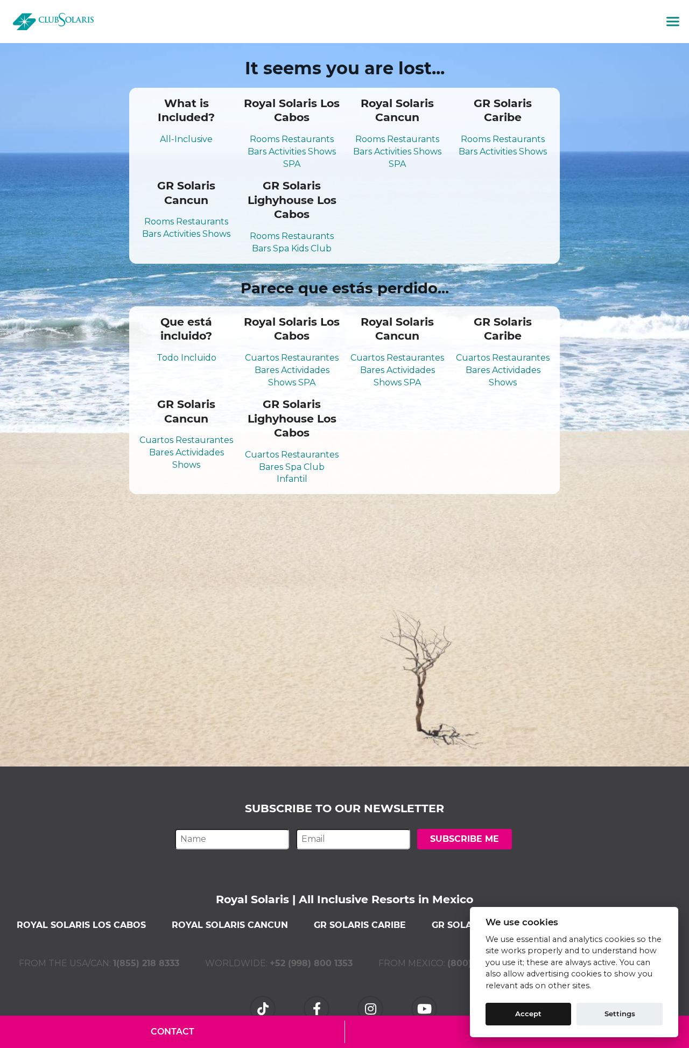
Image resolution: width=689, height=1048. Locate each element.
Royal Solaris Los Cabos (81, 925)
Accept (528, 1013)
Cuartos (262, 358)
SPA (291, 164)
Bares (267, 370)
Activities (287, 151)
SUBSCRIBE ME (464, 839)
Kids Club (311, 248)
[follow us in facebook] (318, 1008)
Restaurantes (310, 358)
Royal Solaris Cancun (230, 925)
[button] (673, 21)
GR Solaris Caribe (360, 925)
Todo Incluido (186, 358)
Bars (257, 151)
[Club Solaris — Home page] (53, 21)
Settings (619, 1013)
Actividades (305, 370)
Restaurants (308, 139)
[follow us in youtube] (425, 1008)
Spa (281, 248)
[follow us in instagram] (371, 1008)
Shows (322, 151)
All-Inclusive (186, 139)
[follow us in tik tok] (264, 1008)
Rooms (264, 139)
